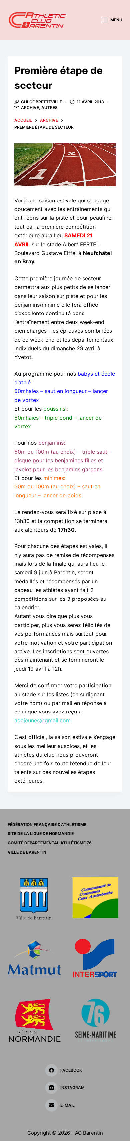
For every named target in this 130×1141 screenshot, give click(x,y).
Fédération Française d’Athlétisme (47, 824)
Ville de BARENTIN (27, 852)
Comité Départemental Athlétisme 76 (50, 842)
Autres (49, 107)
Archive (30, 107)
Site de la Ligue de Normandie (41, 833)
